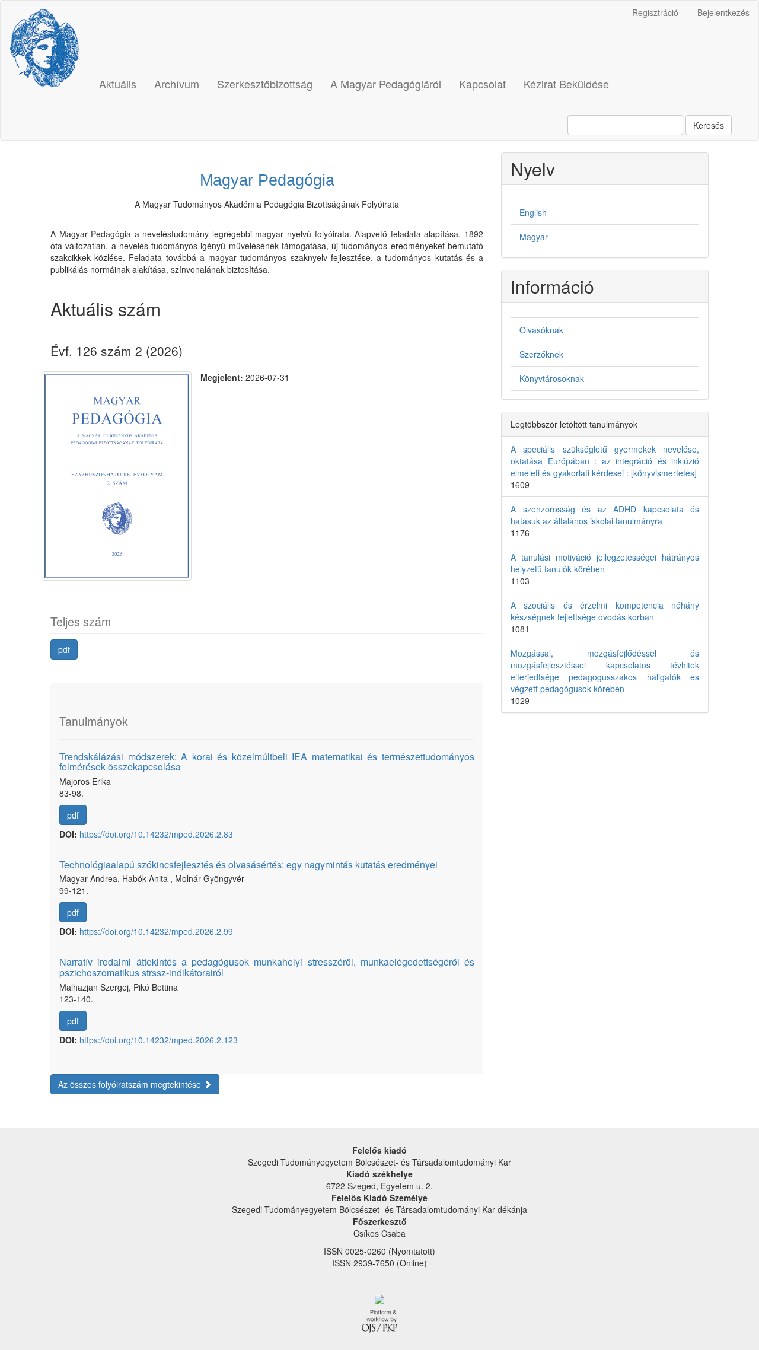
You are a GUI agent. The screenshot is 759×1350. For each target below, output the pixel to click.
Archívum (176, 83)
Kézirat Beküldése (566, 83)
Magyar (533, 237)
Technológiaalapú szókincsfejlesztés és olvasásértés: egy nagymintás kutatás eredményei (248, 864)
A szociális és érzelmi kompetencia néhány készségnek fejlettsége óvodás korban (605, 611)
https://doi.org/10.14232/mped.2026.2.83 (156, 834)
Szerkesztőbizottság (264, 83)
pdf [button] (64, 649)
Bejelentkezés (723, 12)
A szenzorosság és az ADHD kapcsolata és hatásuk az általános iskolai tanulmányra (605, 515)
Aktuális (117, 83)
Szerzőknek (541, 354)
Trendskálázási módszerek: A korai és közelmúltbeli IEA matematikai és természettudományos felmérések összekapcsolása (266, 762)
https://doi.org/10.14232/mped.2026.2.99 (156, 931)
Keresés (708, 125)
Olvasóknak (541, 330)
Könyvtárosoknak (551, 378)
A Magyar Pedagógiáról (385, 83)
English (533, 212)
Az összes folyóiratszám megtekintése (130, 1084)
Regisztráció (655, 12)
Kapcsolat (482, 83)
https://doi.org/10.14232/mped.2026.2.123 (158, 1040)
